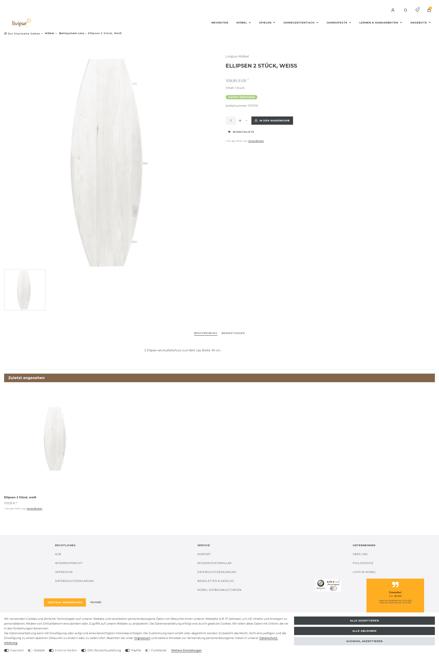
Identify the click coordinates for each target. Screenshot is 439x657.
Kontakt (96, 602)
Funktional (158, 650)
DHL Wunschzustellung (104, 650)
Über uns (360, 554)
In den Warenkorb (274, 120)
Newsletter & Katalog (215, 581)
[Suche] (406, 10)
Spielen (265, 22)
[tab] (206, 333)
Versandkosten (256, 141)
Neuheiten (219, 22)
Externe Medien (66, 650)
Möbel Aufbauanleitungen (219, 589)
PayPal (136, 650)
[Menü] (339, 581)
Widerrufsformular (214, 563)
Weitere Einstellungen (186, 650)
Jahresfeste (337, 22)
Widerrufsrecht (68, 563)
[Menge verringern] (246, 120)
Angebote (419, 22)
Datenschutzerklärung (74, 581)
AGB (58, 554)
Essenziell (17, 650)
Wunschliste (243, 131)
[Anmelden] (393, 10)
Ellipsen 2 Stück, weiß (20, 497)
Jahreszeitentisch (299, 22)
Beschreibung (205, 333)
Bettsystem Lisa (71, 33)
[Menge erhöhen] (240, 120)
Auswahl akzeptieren (364, 641)
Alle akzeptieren (364, 620)
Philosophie (363, 563)
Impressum (64, 572)
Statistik (39, 650)
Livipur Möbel (364, 572)
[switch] (333, 588)
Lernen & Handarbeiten (379, 22)
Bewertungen (233, 333)
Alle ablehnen (364, 630)
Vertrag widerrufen (64, 602)
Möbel (242, 22)
